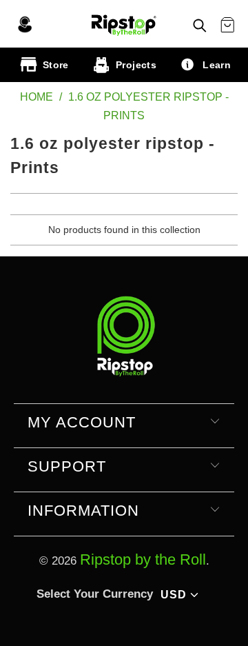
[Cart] (227, 25)
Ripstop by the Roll (143, 559)
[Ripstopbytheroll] (124, 24)
